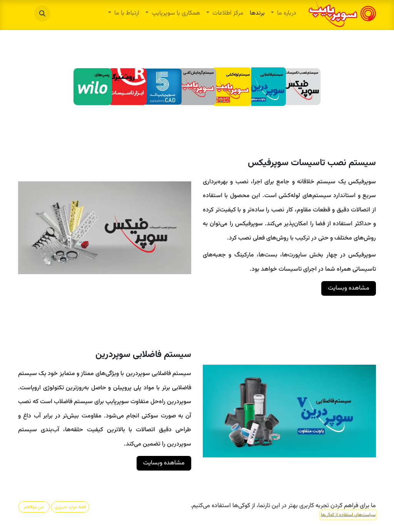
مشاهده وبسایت (348, 288)
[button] (42, 13)
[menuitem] (283, 13)
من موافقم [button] (33, 507)
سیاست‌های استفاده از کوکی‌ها (348, 514)
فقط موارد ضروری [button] (70, 507)
